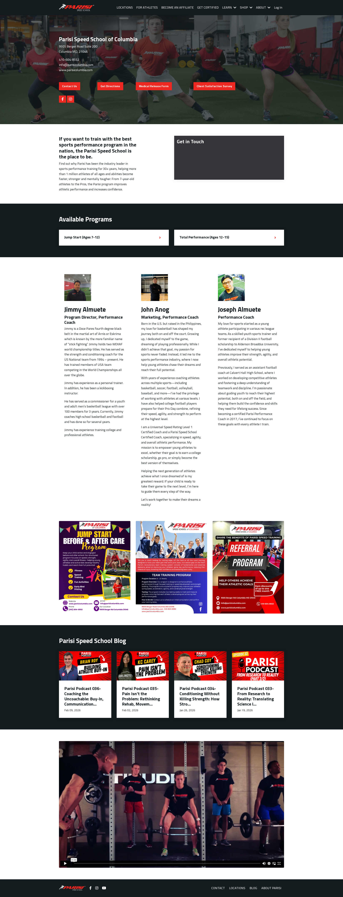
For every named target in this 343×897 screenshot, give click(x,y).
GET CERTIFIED (208, 7)
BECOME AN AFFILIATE (177, 7)
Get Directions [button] (110, 86)
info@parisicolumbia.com (76, 64)
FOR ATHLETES (147, 7)
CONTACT (218, 888)
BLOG (253, 888)
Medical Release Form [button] (154, 86)
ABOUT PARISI (271, 888)
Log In (278, 7)
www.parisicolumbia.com (76, 70)
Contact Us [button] (69, 86)
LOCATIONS (125, 7)
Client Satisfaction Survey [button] (214, 86)
